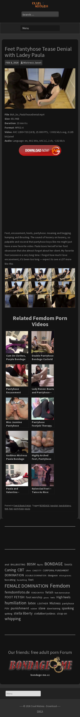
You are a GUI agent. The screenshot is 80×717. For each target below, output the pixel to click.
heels (52, 597)
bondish (54, 505)
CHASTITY (36, 570)
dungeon (53, 575)
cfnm (28, 570)
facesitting (22, 580)
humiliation (15, 602)
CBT (20, 569)
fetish (49, 592)
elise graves (65, 575)
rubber (34, 608)
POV (7, 608)
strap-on (62, 613)
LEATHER (42, 603)
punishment (20, 608)
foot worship (34, 597)
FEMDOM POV (37, 592)
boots (68, 564)
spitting (8, 613)
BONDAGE (44, 505)
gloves (46, 597)
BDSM (31, 564)
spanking (68, 608)
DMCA (40, 711)
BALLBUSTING (18, 564)
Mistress (55, 603)
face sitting (10, 579)
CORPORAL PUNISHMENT (56, 570)
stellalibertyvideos (44, 613)
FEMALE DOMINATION (26, 586)
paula (27, 508)
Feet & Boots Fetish (22, 505)
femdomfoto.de (17, 592)
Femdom (60, 585)
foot (11, 508)
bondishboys (65, 505)
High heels (63, 597)
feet (6, 508)
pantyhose (19, 508)
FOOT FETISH (14, 597)
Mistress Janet (32, 62)
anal (7, 564)
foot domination (62, 592)
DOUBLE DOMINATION (35, 575)
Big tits (40, 564)
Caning (10, 569)
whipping (13, 618)
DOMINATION (14, 575)
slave (42, 608)
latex (32, 603)
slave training (53, 608)
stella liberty (23, 613)
